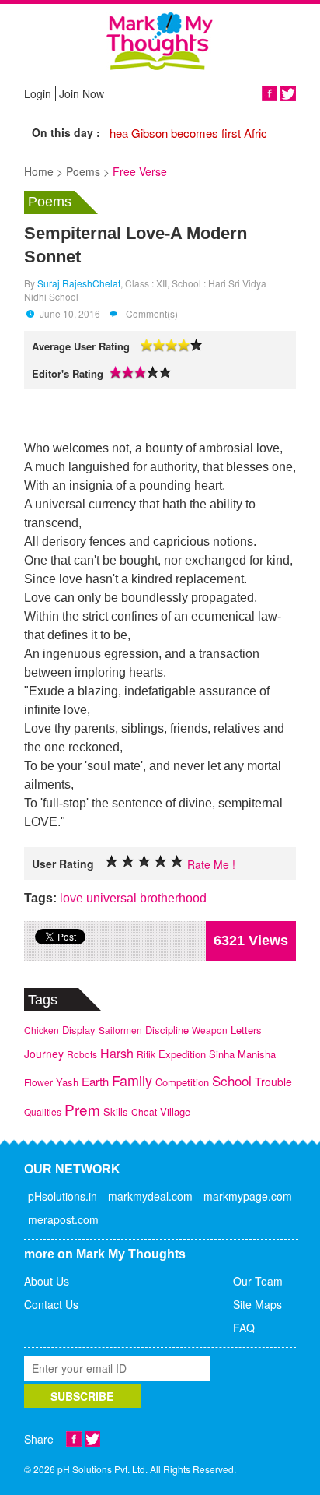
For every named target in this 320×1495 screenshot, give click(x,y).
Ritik (146, 1054)
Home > (43, 171)
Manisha (257, 1053)
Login (37, 93)
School (232, 1080)
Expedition (182, 1053)
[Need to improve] (112, 861)
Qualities (42, 1111)
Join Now (81, 93)
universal (111, 898)
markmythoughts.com (160, 41)
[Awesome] (177, 861)
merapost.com (63, 1219)
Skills (115, 1111)
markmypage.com (247, 1196)
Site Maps (257, 1304)
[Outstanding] (161, 861)
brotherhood (173, 898)
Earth (95, 1081)
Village (175, 1111)
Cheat (144, 1111)
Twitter (288, 93)
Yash (67, 1082)
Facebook (269, 93)
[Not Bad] (128, 861)
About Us (46, 1281)
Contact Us (51, 1304)
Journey (44, 1053)
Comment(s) (150, 313)
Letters (246, 1029)
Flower (38, 1082)
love (71, 898)
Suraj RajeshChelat (78, 283)
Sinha (222, 1053)
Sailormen (120, 1029)
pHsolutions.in (62, 1196)
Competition (182, 1082)
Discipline (167, 1029)
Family (132, 1080)
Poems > (88, 171)
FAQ (244, 1327)
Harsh (117, 1053)
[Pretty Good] (144, 861)
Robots (82, 1054)
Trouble (273, 1081)
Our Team (258, 1281)
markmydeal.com (150, 1196)
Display (79, 1029)
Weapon (210, 1029)
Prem (82, 1109)
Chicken (41, 1029)
